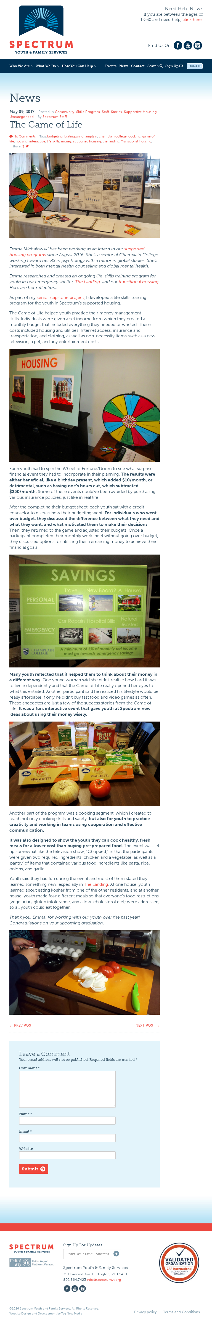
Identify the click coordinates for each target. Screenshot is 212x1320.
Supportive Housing (140, 112)
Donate (195, 66)
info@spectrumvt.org (104, 1279)
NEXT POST (148, 1025)
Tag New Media (71, 1313)
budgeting (55, 136)
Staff (105, 112)
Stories (116, 112)
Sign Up (172, 66)
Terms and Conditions (181, 1312)
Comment (29, 1068)
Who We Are (19, 66)
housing (22, 141)
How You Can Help (77, 66)
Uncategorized (21, 117)
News (123, 66)
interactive (37, 141)
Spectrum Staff (55, 117)
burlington (72, 136)
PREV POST (21, 1025)
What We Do (46, 66)
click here (192, 19)
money (66, 141)
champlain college (113, 136)
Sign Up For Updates (82, 1245)
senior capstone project (60, 297)
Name (25, 1114)
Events (110, 66)
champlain (89, 136)
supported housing (87, 141)
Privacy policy (145, 1312)
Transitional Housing (136, 141)
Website (26, 1149)
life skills (53, 141)
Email (25, 1131)
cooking (134, 136)
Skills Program (88, 112)
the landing (111, 141)
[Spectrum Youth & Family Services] (41, 28)
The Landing (87, 281)
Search (153, 66)
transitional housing (138, 281)
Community (64, 112)
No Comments (24, 136)
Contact (138, 66)
